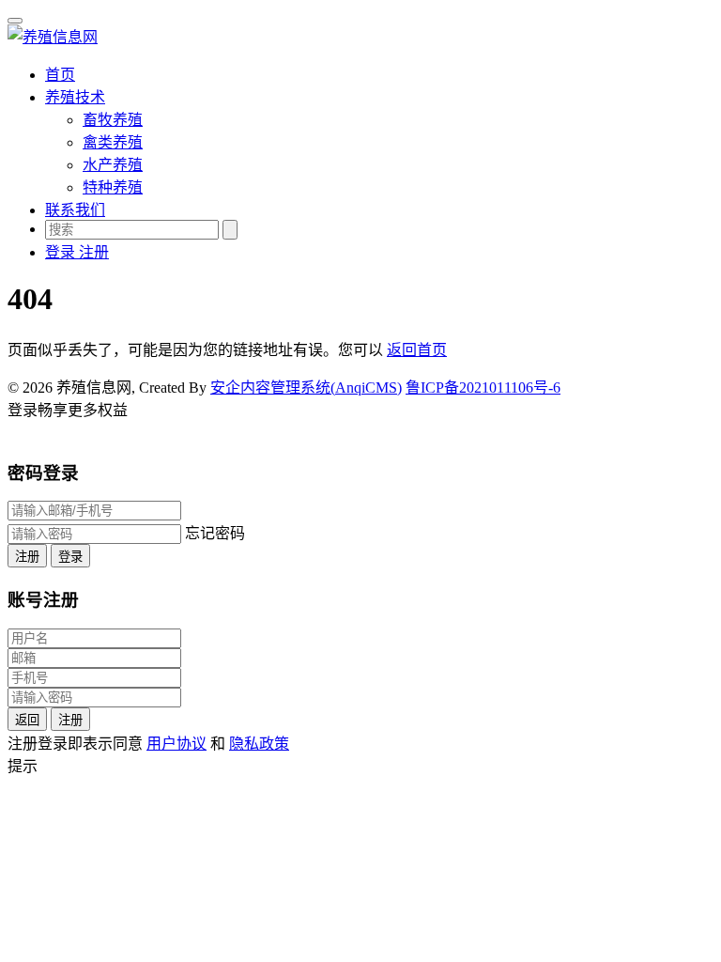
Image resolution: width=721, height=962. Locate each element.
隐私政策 (259, 744)
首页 (60, 75)
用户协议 (176, 744)
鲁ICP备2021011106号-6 (483, 388)
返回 (27, 720)
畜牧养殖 (113, 120)
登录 (70, 557)
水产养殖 (113, 165)
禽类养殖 (113, 142)
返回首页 (417, 350)
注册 (27, 557)
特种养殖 (113, 187)
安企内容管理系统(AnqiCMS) (306, 388)
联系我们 (75, 210)
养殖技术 (75, 97)
